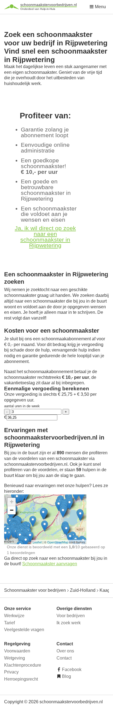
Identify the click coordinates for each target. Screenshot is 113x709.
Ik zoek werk (68, 622)
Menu (100, 6)
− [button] (11, 510)
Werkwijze (14, 615)
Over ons (65, 651)
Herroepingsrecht (21, 679)
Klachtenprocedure (22, 665)
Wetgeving (14, 658)
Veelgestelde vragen (24, 629)
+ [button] (11, 501)
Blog (66, 676)
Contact (64, 658)
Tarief (9, 622)
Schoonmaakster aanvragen (49, 563)
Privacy (11, 672)
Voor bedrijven (70, 615)
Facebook (71, 669)
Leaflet (37, 542)
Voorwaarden (17, 651)
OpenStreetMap (57, 542)
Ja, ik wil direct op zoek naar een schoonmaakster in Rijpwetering (45, 236)
